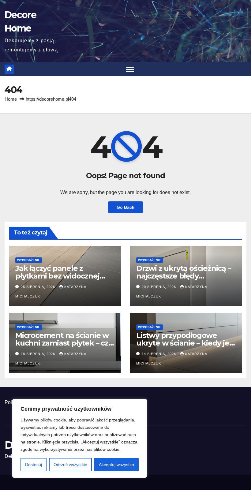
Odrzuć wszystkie (70, 464)
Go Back (125, 207)
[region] (79, 438)
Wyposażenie (28, 260)
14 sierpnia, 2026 (159, 354)
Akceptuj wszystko (116, 464)
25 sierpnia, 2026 (38, 287)
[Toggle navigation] (130, 69)
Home (11, 99)
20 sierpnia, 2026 (159, 287)
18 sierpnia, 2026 (38, 354)
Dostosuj (33, 464)
